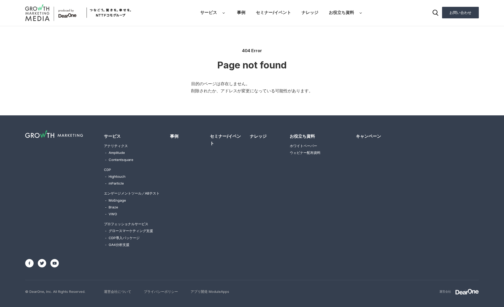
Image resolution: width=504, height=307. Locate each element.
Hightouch (115, 176)
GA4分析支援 (117, 245)
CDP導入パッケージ (122, 238)
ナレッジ (310, 12)
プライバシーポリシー (161, 291)
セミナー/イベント (273, 12)
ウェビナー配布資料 (305, 152)
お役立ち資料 (341, 12)
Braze (111, 207)
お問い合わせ (460, 12)
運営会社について (117, 291)
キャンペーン (368, 136)
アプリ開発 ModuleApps (210, 291)
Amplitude (115, 152)
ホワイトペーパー (303, 146)
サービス (208, 12)
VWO (111, 214)
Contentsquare (119, 160)
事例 (241, 12)
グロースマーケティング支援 (129, 231)
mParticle (114, 183)
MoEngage (115, 200)
